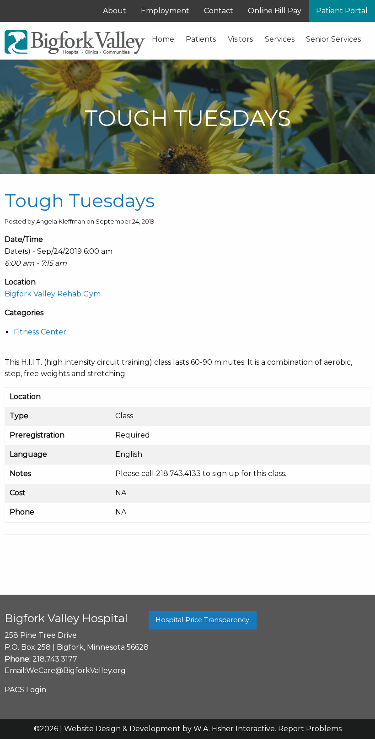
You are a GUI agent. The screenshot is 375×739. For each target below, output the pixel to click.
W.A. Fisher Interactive (234, 728)
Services (280, 39)
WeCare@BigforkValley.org (76, 670)
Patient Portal (342, 10)
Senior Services (333, 39)
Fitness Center (40, 332)
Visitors (240, 39)
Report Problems (310, 728)
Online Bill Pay (274, 10)
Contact (218, 10)
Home (163, 39)
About (114, 10)
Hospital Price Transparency (202, 620)
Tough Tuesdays (80, 200)
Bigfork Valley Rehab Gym (53, 294)
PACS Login (25, 689)
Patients (201, 39)
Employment (165, 10)
